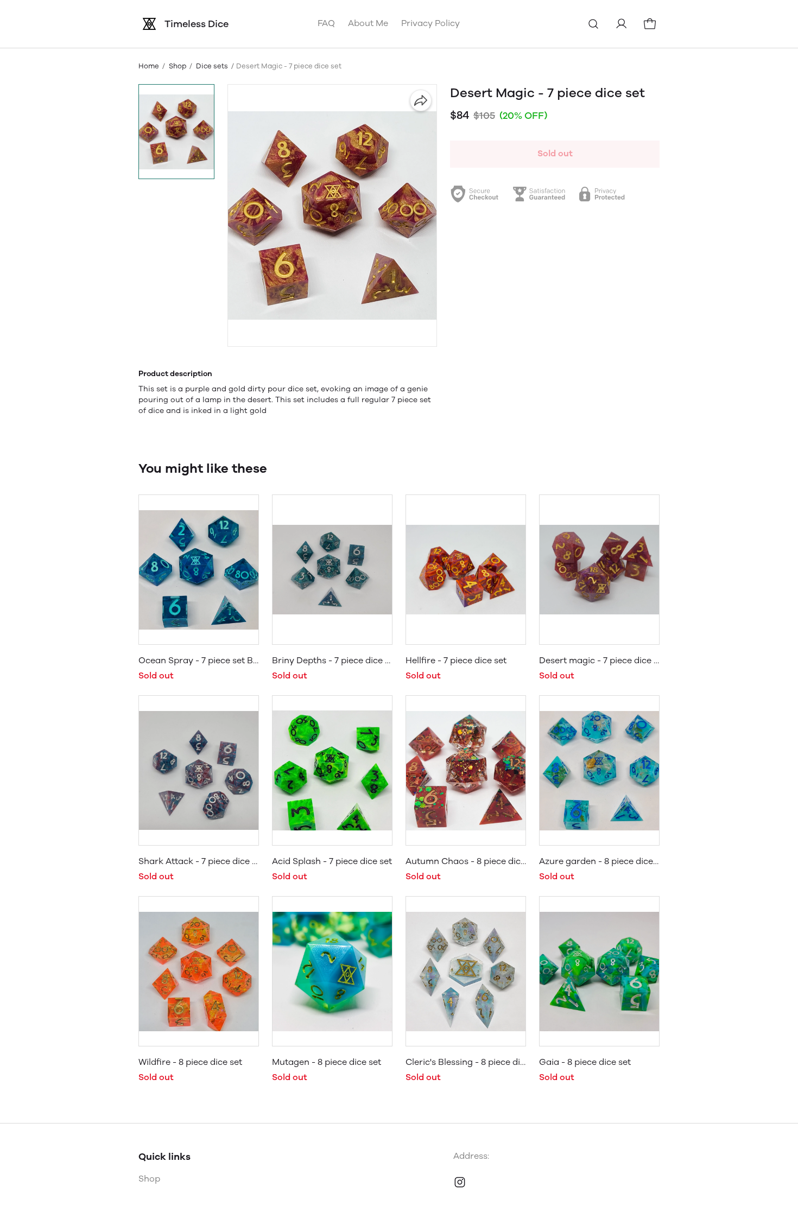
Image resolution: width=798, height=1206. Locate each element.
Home (148, 66)
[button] (176, 131)
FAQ (326, 23)
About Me (368, 23)
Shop (177, 66)
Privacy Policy (430, 23)
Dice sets (212, 66)
